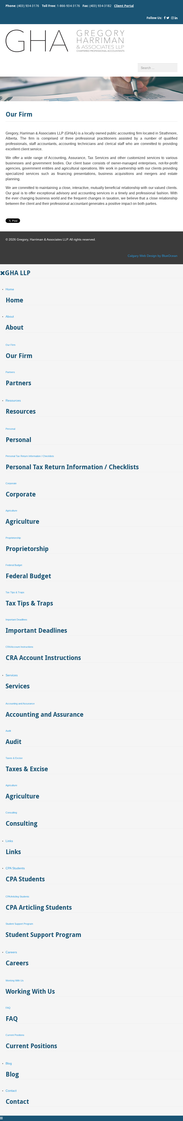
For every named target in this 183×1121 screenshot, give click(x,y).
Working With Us (15, 980)
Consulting (11, 812)
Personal (10, 428)
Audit (8, 730)
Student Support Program (19, 923)
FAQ (8, 1007)
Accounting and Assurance (20, 703)
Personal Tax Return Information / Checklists (30, 456)
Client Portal (124, 6)
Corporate (11, 483)
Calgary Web (137, 256)
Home (10, 289)
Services (12, 675)
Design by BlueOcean (162, 256)
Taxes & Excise (14, 758)
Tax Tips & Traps (15, 592)
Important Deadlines (16, 619)
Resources (13, 400)
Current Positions (15, 1035)
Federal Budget (14, 565)
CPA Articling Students (17, 896)
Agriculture (11, 510)
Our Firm (10, 345)
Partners (10, 372)
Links (9, 841)
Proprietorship (13, 537)
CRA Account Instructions (19, 646)
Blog (9, 1063)
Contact (11, 1090)
